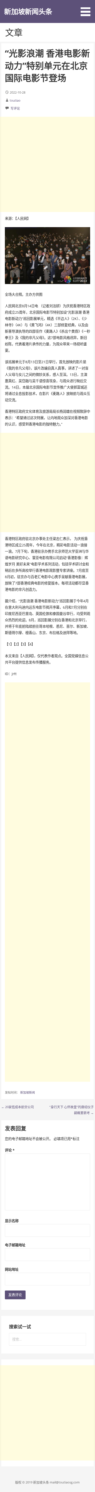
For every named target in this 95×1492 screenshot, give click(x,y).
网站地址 (12, 1269)
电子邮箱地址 (15, 1245)
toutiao (15, 100)
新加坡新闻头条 (28, 11)
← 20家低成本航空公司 (17, 1107)
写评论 (15, 108)
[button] (87, 9)
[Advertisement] (47, 164)
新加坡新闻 (27, 1092)
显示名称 (12, 1220)
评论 (10, 1150)
